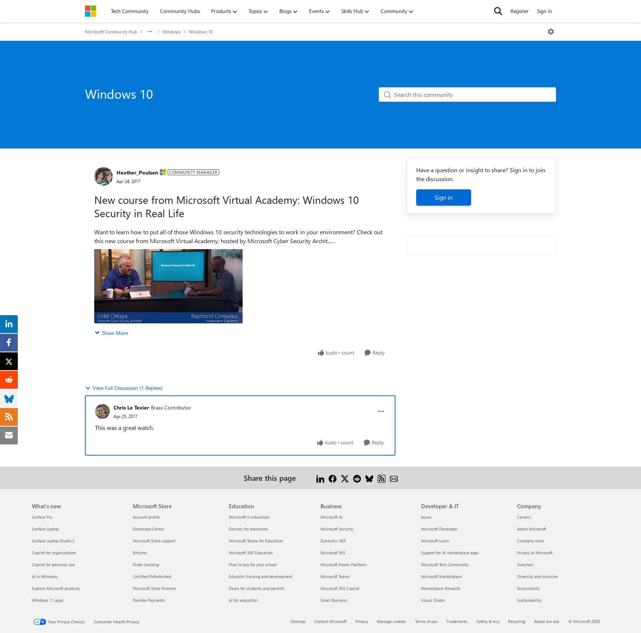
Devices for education (248, 529)
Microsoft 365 (332, 552)
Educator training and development (260, 576)
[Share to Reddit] (357, 478)
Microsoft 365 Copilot (339, 588)
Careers (524, 517)
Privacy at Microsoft (535, 552)
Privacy (361, 621)
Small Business (333, 600)
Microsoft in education (249, 517)
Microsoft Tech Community (445, 564)
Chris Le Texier (131, 407)
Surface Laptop (45, 529)
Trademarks (456, 621)
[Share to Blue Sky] (369, 478)
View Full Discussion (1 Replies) (127, 387)
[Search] (498, 11)
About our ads (546, 621)
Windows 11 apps (47, 600)
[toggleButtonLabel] (551, 31)
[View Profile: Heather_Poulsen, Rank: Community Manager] (103, 176)
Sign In (544, 10)
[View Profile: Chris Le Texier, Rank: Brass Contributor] (102, 411)
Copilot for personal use (53, 564)
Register (519, 10)
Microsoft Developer (439, 529)
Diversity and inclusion (537, 576)
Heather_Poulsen (137, 172)
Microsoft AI (331, 517)
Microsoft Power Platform (343, 564)
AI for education (243, 600)
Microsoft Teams (335, 576)
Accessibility (528, 588)
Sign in (444, 197)
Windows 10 (201, 32)
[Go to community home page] (90, 11)
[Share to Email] (394, 478)
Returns (140, 552)
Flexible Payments (149, 600)
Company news (530, 541)
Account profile (146, 517)
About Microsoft (531, 529)
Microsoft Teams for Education (256, 541)
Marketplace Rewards (440, 588)
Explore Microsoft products (56, 588)
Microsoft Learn (435, 541)
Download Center (148, 529)
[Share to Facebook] (332, 478)
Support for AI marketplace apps (450, 552)
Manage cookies (391, 621)
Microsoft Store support (154, 541)
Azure (426, 517)
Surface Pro (42, 517)
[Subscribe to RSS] (381, 478)
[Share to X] (345, 478)
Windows (171, 32)
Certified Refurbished (152, 576)
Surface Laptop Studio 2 (53, 541)
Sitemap (297, 621)
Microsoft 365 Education (251, 552)
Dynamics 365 (333, 541)
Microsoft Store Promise (154, 588)
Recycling (516, 621)
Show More (115, 332)
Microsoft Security (336, 529)
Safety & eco (487, 621)
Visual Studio (433, 600)
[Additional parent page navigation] (149, 31)
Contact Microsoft (330, 621)
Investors (525, 564)
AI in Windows (44, 576)
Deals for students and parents (257, 588)
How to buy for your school (253, 564)
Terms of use (426, 621)
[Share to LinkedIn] (320, 478)
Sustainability (529, 600)
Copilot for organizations (54, 552)
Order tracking (146, 564)
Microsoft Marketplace (441, 576)
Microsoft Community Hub (111, 32)
